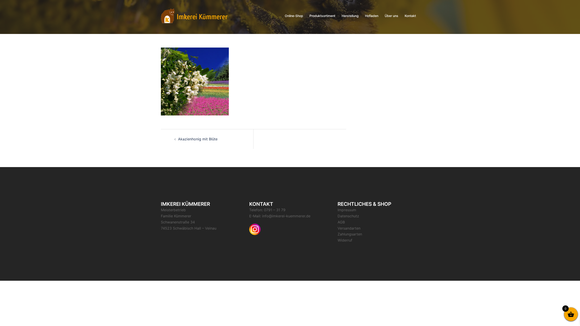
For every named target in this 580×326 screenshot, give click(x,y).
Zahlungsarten (350, 234)
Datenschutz (348, 216)
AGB (341, 222)
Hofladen (371, 16)
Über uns (391, 16)
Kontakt (410, 16)
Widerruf (345, 240)
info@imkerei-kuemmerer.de (286, 216)
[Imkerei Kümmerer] (194, 15)
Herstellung (350, 16)
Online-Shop (294, 16)
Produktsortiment (322, 16)
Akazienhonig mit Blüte (198, 139)
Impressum (347, 210)
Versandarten (349, 228)
